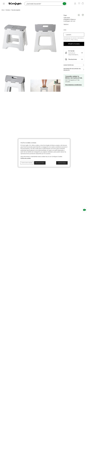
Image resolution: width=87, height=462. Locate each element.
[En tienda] (82, 53)
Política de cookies (26, 158)
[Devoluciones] (82, 59)
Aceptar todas (62, 162)
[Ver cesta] (83, 4)
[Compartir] (78, 15)
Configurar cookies (26, 162)
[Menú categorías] (4, 4)
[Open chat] (84, 210)
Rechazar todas (40, 162)
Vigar (65, 15)
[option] (15, 38)
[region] (44, 153)
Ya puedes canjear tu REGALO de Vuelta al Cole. (73, 77)
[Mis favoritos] (79, 4)
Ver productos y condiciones (73, 84)
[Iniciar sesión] (75, 4)
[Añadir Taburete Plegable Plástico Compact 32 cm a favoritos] (82, 15)
